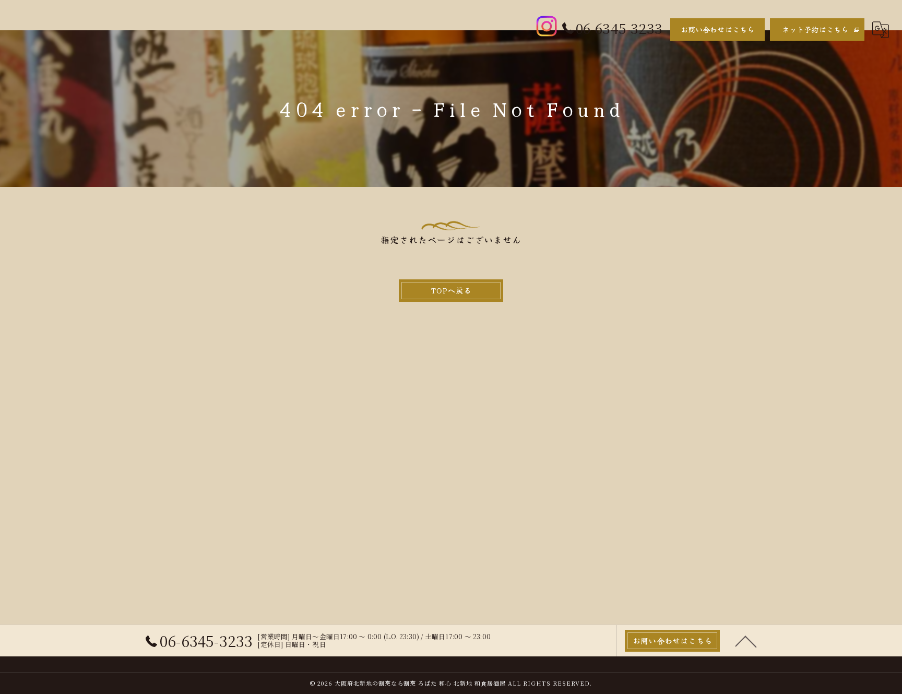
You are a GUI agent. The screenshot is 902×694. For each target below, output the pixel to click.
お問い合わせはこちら (718, 29)
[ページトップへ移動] (745, 640)
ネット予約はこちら (815, 29)
